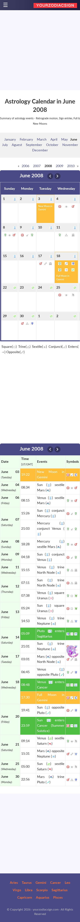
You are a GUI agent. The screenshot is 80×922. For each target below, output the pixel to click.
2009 (59, 166)
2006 (25, 166)
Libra (28, 890)
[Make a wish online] (71, 650)
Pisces (58, 897)
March (42, 139)
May (64, 139)
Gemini (41, 883)
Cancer (55, 883)
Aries (14, 883)
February (26, 139)
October (52, 145)
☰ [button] (5, 5)
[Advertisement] (40, 50)
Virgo (17, 890)
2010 (71, 166)
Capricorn (24, 897)
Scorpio (42, 890)
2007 (37, 166)
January (10, 139)
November (70, 145)
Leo (67, 883)
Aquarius (42, 897)
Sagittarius (60, 890)
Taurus (27, 883)
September (34, 145)
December (40, 150)
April (53, 139)
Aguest (17, 145)
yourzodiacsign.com (46, 909)
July (5, 145)
